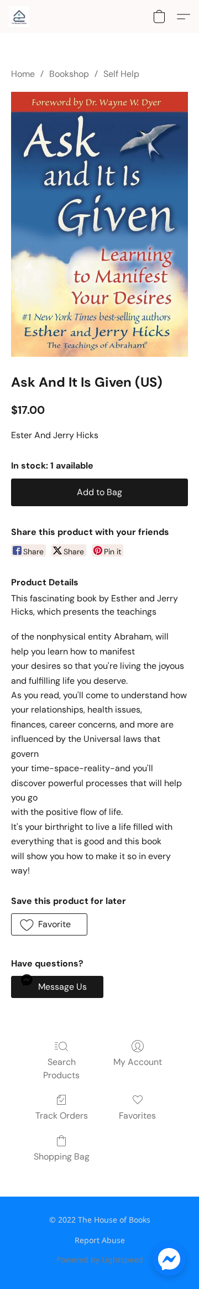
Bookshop (69, 74)
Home (23, 74)
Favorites (137, 1115)
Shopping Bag (62, 1156)
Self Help (121, 74)
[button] (19, 16)
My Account (137, 1062)
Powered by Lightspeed (99, 1259)
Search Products (61, 1068)
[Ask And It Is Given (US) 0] (99, 224)
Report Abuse (100, 1240)
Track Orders (61, 1115)
